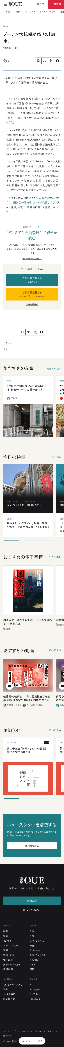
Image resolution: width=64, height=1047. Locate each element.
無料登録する (32, 846)
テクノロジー (35, 960)
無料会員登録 (32, 304)
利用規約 (7, 1031)
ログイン (37, 227)
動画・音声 (8, 955)
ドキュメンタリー (47, 11)
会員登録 (56, 4)
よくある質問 (9, 994)
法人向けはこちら (32, 910)
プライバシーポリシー (23, 1031)
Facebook (35, 999)
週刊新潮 (8, 969)
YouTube (34, 994)
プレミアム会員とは (33, 259)
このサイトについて (12, 985)
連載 (5, 950)
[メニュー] (5, 4)
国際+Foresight (11, 964)
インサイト (30, 11)
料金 (5, 989)
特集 (18, 11)
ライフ (32, 964)
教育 (32, 945)
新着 (8, 11)
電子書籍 (8, 960)
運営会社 (7, 1036)
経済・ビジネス (37, 941)
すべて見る (56, 369)
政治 (6, 349)
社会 (32, 936)
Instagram (35, 989)
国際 (32, 969)
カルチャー (35, 950)
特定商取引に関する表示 (46, 1031)
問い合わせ (9, 999)
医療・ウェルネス (38, 955)
